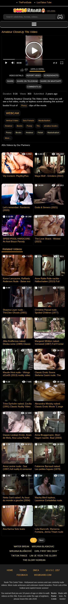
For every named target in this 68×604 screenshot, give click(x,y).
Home (10, 570)
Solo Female (28, 120)
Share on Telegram (27, 81)
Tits (38, 126)
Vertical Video (12, 120)
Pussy (24, 105)
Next (41, 540)
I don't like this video (26, 69)
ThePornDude (25, 2)
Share (10, 81)
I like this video (22, 69)
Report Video (33, 75)
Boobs (20, 126)
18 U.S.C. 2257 (53, 570)
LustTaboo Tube (44, 2)
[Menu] (34, 24)
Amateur (8, 126)
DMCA (36, 570)
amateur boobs (51, 126)
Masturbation (44, 120)
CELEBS (51, 11)
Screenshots (51, 75)
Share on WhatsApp (50, 81)
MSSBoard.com (42, 575)
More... (8, 138)
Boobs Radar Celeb (54, 596)
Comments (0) (34, 87)
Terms (23, 570)
